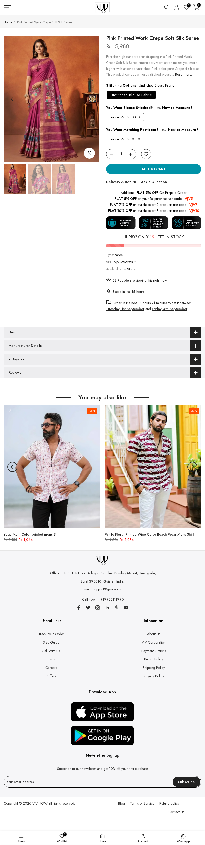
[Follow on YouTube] (126, 608)
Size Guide (51, 642)
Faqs (51, 659)
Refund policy (169, 803)
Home (8, 22)
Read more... (184, 74)
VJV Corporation (154, 642)
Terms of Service (142, 803)
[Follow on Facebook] (78, 608)
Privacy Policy (154, 676)
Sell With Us (51, 650)
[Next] (90, 99)
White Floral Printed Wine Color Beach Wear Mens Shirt (149, 534)
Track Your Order (51, 633)
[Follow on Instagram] (98, 608)
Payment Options (154, 650)
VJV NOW (40, 803)
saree (119, 254)
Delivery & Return (121, 181)
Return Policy (153, 659)
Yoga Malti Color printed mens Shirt (32, 534)
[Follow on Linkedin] (107, 608)
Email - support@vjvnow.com (103, 589)
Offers (51, 676)
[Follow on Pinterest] (116, 608)
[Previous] (13, 99)
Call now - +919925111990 (103, 599)
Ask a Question (154, 181)
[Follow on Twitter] (88, 608)
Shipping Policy (154, 667)
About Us (153, 633)
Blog (121, 803)
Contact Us (176, 811)
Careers (51, 667)
